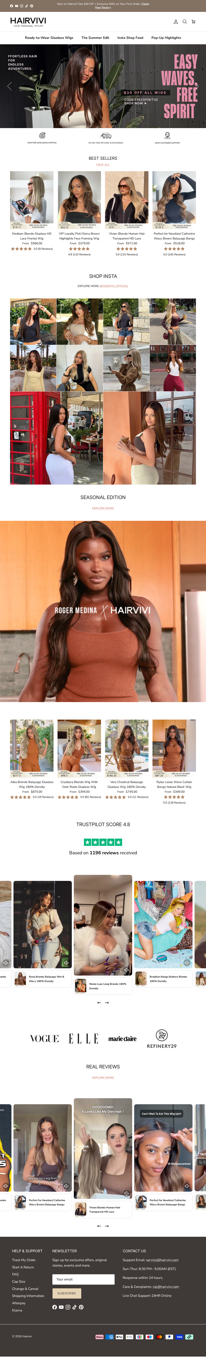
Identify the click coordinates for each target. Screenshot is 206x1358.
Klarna (17, 1310)
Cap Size (18, 1281)
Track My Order (24, 1260)
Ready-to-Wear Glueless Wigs (49, 37)
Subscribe (67, 1293)
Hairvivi (27, 1336)
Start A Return (23, 1267)
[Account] (175, 21)
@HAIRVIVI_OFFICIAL (114, 286)
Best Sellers (103, 158)
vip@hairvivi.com (166, 1286)
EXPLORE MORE (103, 508)
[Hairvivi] (28, 22)
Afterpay (19, 1303)
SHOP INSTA (103, 276)
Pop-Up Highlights (166, 37)
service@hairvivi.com (162, 1260)
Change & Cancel (25, 1289)
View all (103, 165)
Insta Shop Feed (130, 37)
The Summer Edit (95, 37)
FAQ (15, 1274)
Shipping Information (28, 1296)
